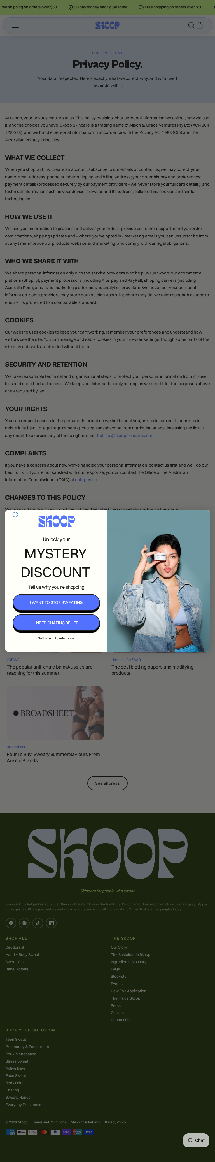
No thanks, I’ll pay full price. (56, 638)
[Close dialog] (15, 514)
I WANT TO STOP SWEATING (56, 602)
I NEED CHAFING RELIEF (56, 622)
